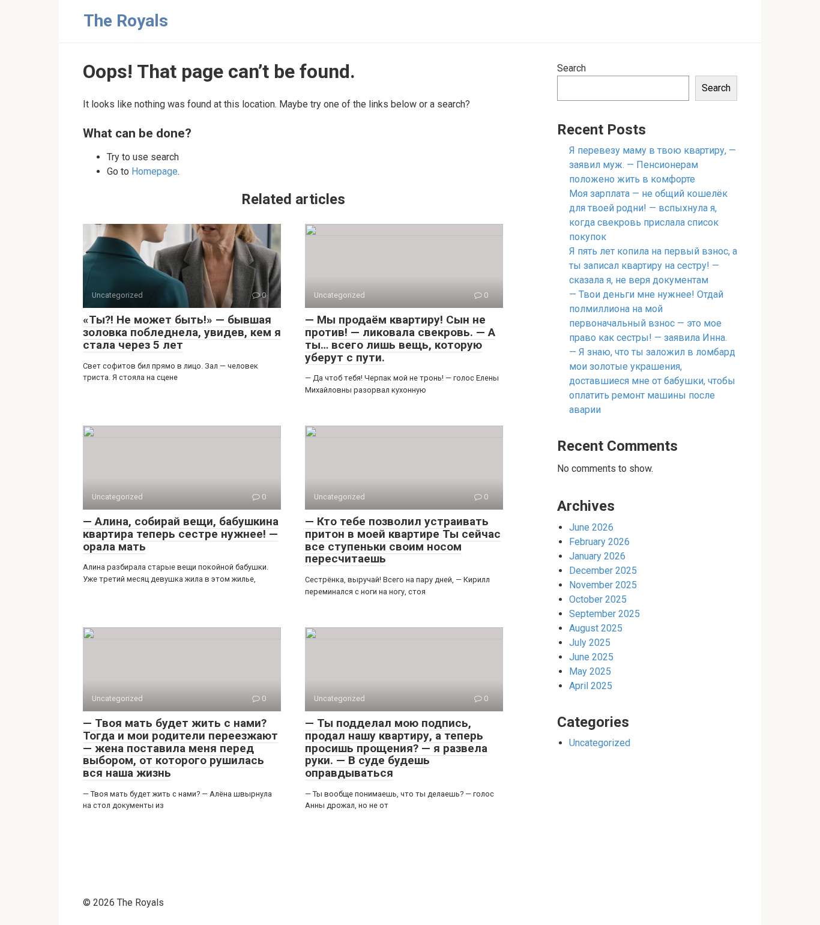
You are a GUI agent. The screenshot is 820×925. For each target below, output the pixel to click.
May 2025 (590, 671)
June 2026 (591, 527)
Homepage (154, 171)
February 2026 (599, 541)
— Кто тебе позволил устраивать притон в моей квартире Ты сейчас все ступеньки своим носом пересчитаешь (403, 540)
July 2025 (589, 642)
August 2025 (596, 628)
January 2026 (597, 556)
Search (571, 68)
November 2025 (603, 585)
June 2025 (591, 657)
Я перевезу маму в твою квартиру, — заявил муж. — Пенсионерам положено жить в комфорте (652, 165)
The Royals (125, 21)
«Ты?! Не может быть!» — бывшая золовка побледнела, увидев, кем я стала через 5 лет (182, 332)
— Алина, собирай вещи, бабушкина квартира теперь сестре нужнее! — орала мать (181, 533)
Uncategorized (599, 743)
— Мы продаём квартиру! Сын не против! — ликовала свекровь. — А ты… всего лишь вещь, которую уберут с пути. (400, 338)
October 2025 (598, 599)
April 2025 (590, 685)
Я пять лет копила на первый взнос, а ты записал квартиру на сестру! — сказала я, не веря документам (653, 266)
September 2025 (604, 613)
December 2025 (603, 570)
